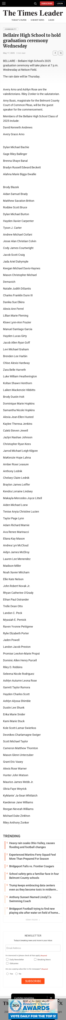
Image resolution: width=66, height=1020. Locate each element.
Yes (11, 974)
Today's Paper (19, 20)
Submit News (37, 20)
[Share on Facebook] (55, 53)
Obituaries (14, 963)
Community (11, 29)
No (20, 974)
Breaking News (44, 959)
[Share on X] (60, 53)
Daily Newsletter (17, 959)
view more (32, 919)
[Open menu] (4, 3)
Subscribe (47, 3)
